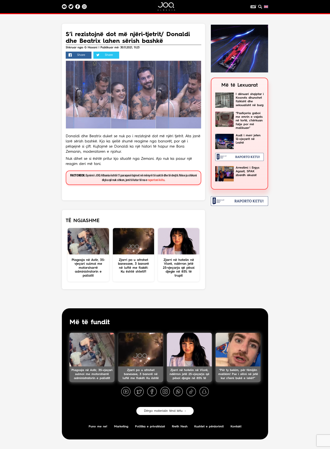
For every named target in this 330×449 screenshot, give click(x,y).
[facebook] (152, 391)
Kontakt (236, 426)
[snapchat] (204, 391)
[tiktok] (191, 391)
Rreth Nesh (180, 426)
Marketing (121, 426)
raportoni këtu (156, 180)
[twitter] (138, 391)
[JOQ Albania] (168, 8)
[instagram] (165, 391)
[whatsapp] (177, 391)
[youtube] (125, 391)
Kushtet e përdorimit (209, 426)
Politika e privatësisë (150, 426)
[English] (266, 7)
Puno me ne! (98, 426)
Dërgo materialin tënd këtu (163, 410)
